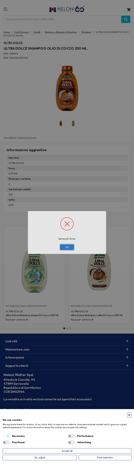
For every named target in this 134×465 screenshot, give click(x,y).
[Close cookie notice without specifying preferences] (129, 415)
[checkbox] (6, 436)
